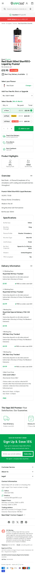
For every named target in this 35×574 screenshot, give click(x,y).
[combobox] (15, 9)
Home (3, 23)
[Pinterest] (26, 522)
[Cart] (32, 3)
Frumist (15, 23)
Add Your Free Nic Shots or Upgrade (15, 91)
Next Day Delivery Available (15, 74)
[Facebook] (9, 522)
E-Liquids (9, 23)
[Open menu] (3, 3)
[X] (17, 522)
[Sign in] (27, 3)
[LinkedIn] (22, 522)
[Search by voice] (30, 9)
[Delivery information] (27, 74)
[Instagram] (13, 522)
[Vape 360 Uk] (17, 3)
